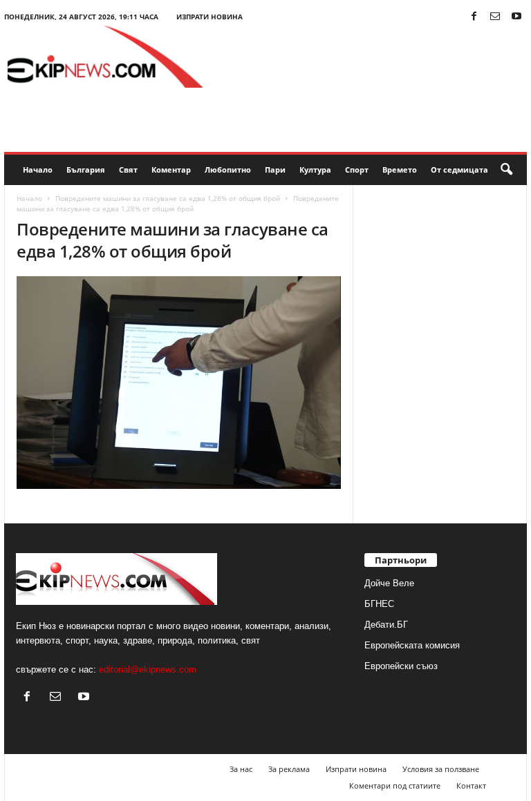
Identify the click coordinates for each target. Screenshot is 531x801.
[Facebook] (473, 17)
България (85, 169)
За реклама (289, 769)
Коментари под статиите (394, 785)
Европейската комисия (412, 645)
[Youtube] (516, 17)
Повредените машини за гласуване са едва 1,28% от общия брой (167, 198)
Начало (38, 169)
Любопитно (228, 169)
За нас (241, 769)
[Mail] (495, 17)
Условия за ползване (440, 769)
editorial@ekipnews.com (147, 669)
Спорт (357, 169)
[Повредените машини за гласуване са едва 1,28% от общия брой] (179, 382)
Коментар (171, 169)
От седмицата (459, 169)
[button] (506, 170)
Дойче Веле (389, 583)
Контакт (471, 785)
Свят (128, 169)
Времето (399, 169)
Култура (315, 169)
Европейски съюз (401, 666)
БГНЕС (379, 604)
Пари (275, 169)
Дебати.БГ (386, 624)
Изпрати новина (209, 16)
